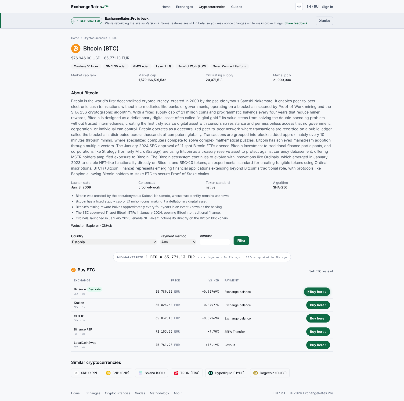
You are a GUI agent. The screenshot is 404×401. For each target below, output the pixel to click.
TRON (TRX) (189, 373)
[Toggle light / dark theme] (299, 6)
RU (316, 6)
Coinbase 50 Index (86, 66)
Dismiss (326, 20)
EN (309, 6)
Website (77, 225)
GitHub (107, 225)
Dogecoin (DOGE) (273, 373)
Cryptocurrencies (212, 7)
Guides (236, 7)
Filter (241, 240)
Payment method (173, 236)
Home (166, 7)
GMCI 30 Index (116, 66)
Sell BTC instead (321, 271)
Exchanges (184, 7)
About (178, 393)
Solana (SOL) (155, 373)
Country (77, 236)
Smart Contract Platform (229, 66)
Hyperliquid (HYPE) (229, 373)
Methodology (159, 393)
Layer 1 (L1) (163, 66)
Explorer (92, 225)
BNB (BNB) (120, 373)
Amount (206, 236)
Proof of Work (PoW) (192, 66)
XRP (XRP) (89, 373)
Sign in (327, 7)
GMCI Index (141, 66)
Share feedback (296, 23)
